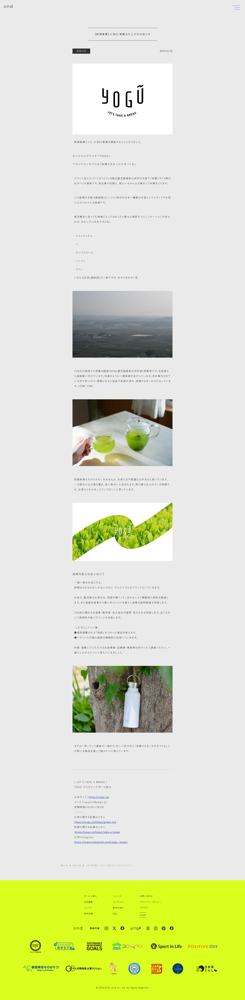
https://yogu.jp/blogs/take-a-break (97, 832)
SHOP (143, 915)
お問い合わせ (146, 896)
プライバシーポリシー (150, 902)
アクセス (144, 908)
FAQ (115, 913)
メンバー (88, 908)
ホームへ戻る (90, 896)
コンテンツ (118, 902)
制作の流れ (118, 908)
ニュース (77, 865)
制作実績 (88, 913)
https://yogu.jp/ (98, 796)
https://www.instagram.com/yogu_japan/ (101, 842)
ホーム (64, 865)
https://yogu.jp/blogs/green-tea (95, 822)
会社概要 (88, 902)
